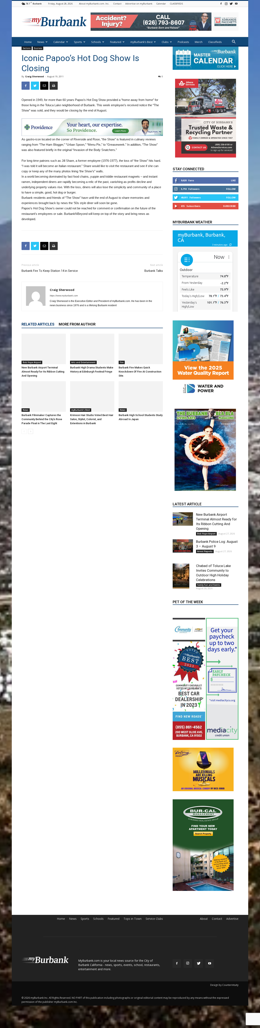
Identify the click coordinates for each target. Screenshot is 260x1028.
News (40, 42)
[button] (233, 42)
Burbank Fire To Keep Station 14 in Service (50, 271)
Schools (96, 42)
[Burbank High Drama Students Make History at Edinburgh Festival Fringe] (92, 349)
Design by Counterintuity (224, 951)
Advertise (232, 884)
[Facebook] (221, 3)
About (204, 884)
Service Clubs (154, 884)
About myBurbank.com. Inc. (94, 3)
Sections (26, 48)
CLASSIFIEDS (176, 3)
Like (233, 180)
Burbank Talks (153, 271)
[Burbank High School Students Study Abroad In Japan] (141, 396)
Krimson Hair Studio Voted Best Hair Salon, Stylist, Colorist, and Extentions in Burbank (91, 419)
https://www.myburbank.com (64, 295)
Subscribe (229, 206)
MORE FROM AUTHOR (77, 324)
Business (38, 48)
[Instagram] (226, 3)
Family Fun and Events (208, 550)
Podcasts (183, 42)
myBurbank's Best (80, 410)
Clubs (165, 42)
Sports (78, 42)
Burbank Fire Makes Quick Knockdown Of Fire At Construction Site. (140, 371)
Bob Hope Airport (32, 362)
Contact (117, 3)
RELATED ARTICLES (38, 324)
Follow (231, 188)
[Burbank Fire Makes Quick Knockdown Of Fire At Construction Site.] (141, 349)
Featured (115, 42)
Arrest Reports (204, 517)
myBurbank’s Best (141, 42)
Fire (122, 362)
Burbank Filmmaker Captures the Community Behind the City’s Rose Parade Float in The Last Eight (42, 419)
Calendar (161, 3)
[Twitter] (231, 3)
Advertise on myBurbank (138, 3)
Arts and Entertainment (83, 362)
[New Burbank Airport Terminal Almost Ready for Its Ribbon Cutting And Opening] (44, 349)
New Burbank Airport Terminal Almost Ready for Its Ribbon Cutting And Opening (43, 371)
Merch (199, 42)
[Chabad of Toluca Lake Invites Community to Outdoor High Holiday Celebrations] (183, 541)
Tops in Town (133, 884)
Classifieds (215, 42)
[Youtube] (236, 3)
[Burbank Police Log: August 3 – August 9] (183, 512)
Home (28, 42)
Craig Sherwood (34, 76)
